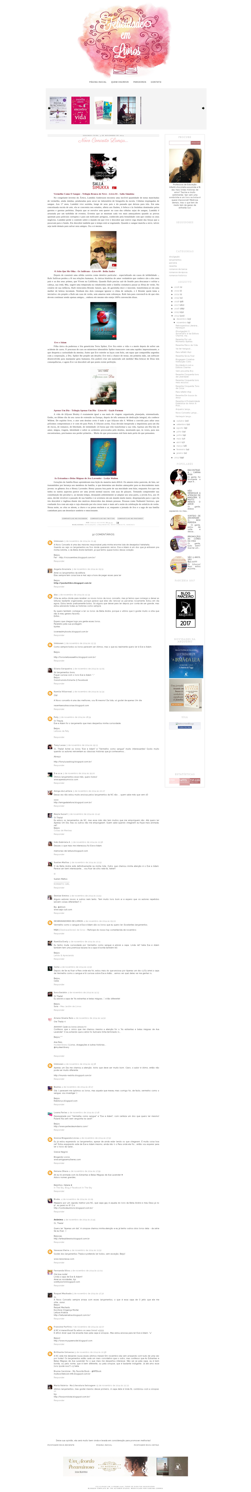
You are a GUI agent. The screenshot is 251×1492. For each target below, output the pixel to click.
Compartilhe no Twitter (103, 518)
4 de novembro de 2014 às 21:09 (77, 1199)
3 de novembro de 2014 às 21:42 (84, 814)
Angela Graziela (62, 569)
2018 (177, 301)
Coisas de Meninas (63, 830)
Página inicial (98, 82)
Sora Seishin (60, 992)
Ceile (57, 967)
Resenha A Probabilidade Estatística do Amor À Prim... (188, 403)
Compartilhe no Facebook (74, 518)
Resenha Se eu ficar (185, 356)
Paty (56, 717)
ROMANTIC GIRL (62, 884)
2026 (177, 287)
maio (179, 439)
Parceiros (139, 82)
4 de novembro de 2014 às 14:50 (90, 1018)
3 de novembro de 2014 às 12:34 (74, 595)
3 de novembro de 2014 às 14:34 (88, 692)
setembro (182, 424)
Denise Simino (61, 896)
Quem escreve (120, 82)
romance (130, 524)
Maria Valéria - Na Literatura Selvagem (75, 1385)
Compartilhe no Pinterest (130, 518)
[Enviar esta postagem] (117, 522)
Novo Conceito (118, 524)
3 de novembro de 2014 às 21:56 (87, 842)
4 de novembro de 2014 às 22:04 (87, 1271)
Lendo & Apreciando (64, 955)
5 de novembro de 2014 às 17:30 (88, 1293)
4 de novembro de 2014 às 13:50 (76, 967)
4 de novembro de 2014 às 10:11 (84, 942)
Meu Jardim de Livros (70, 1006)
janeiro (180, 453)
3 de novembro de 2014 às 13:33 (80, 643)
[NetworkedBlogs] (185, 724)
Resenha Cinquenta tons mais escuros (187, 381)
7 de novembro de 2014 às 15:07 (88, 1327)
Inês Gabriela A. (62, 842)
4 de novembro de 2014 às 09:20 (100, 921)
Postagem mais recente (61, 1445)
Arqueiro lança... (183, 409)
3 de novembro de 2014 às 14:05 (88, 669)
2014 (177, 316)
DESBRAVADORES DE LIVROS (68, 921)
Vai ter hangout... (184, 349)
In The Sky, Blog (62, 1188)
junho (180, 435)
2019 (177, 298)
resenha (173, 266)
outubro (181, 421)
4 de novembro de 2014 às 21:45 (79, 1220)
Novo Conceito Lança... (187, 413)
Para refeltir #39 (183, 392)
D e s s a (58, 773)
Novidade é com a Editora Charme (184, 366)
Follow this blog (185, 727)
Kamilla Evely (61, 942)
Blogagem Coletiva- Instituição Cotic (185, 360)
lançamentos (103, 524)
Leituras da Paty (61, 731)
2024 (177, 294)
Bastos (57, 1087)
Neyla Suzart (61, 814)
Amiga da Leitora (63, 791)
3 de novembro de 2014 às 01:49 (80, 541)
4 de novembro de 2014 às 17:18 (83, 1112)
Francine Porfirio (63, 1327)
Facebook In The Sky (82, 1188)
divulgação (90, 524)
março (180, 446)
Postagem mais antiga (146, 1445)
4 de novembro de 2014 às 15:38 (80, 1064)
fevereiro (181, 449)
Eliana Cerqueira (63, 669)
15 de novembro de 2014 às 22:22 (112, 1385)
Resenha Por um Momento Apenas (184, 340)
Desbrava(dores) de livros (72, 930)
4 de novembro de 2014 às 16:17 (77, 1087)
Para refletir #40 (183, 352)
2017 (176, 305)
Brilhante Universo (64, 1352)
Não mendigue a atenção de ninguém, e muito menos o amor (194, 497)
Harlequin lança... (184, 416)
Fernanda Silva (62, 1271)
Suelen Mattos (61, 862)
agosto (180, 428)
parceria (173, 263)
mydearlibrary (60, 1045)
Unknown (59, 541)
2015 (176, 312)
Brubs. (57, 1199)
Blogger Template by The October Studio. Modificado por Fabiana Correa (125, 1488)
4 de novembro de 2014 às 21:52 (86, 1250)
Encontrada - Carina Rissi (194, 472)
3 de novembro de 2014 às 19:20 (79, 773)
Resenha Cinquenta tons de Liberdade (187, 375)
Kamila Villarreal (63, 692)
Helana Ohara (61, 1171)
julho (179, 432)
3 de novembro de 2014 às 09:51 (88, 569)
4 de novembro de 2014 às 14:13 (83, 992)
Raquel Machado (63, 1293)
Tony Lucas (60, 745)
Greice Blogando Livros (66, 1138)
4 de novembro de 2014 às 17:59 (85, 1171)
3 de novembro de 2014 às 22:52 (86, 862)
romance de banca (178, 269)
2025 (177, 291)
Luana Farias (60, 1112)
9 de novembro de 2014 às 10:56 (90, 1352)
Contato (156, 82)
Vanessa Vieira (61, 1250)
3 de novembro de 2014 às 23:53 (85, 896)
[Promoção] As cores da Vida (194, 538)
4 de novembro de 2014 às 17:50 (95, 1138)
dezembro (182, 319)
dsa (56, 595)
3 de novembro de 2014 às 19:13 (82, 745)
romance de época (178, 272)
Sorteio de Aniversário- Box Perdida (194, 519)
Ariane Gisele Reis (63, 1018)
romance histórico (178, 275)
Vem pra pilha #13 (184, 371)
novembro (182, 322)
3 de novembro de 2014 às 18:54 (75, 717)
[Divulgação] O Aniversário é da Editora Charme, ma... (187, 333)
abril (179, 442)
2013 (177, 458)
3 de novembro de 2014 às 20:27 (89, 791)
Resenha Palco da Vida (187, 345)
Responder (59, 561)
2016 (177, 309)
